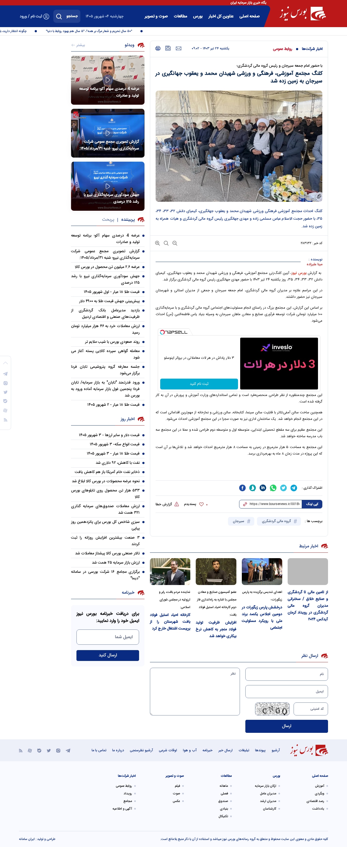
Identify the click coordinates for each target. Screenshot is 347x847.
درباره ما (118, 750)
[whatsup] (273, 487)
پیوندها (260, 750)
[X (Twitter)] (49, 750)
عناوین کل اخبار (220, 16)
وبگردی (319, 793)
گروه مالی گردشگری (277, 521)
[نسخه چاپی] (157, 48)
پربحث (108, 219)
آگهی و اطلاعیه (122, 808)
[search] (59, 16)
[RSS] (21, 750)
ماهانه (224, 786)
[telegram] (293, 487)
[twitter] (283, 487)
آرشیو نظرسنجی (141, 750)
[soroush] (252, 487)
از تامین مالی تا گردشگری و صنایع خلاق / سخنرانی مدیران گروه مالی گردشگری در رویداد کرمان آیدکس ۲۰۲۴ (308, 606)
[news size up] (157, 243)
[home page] (302, 13)
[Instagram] (58, 750)
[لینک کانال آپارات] (30, 750)
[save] (168, 48)
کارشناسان (269, 808)
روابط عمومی (282, 49)
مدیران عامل (268, 793)
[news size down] (174, 243)
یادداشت (318, 808)
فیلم (177, 786)
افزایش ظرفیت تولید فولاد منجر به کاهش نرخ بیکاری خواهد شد (216, 629)
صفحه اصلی (249, 16)
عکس (176, 801)
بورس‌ (198, 16)
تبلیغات (244, 750)
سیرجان (239, 521)
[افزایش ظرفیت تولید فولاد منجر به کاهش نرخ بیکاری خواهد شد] (216, 571)
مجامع (127, 801)
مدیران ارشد (268, 801)
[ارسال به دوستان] (178, 48)
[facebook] (242, 487)
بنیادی (224, 808)
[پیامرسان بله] (39, 750)
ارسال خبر (226, 750)
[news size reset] (166, 243)
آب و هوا (190, 750)
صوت (176, 793)
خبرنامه (208, 750)
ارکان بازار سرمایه (265, 786)
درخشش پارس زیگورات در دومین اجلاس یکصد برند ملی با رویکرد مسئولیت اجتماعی (262, 617)
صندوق (223, 801)
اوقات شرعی (168, 750)
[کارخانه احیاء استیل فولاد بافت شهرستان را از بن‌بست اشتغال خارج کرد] (170, 571)
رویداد (128, 793)
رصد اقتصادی (315, 801)
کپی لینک (312, 504)
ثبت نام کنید (199, 384)
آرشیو (276, 750)
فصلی (224, 793)
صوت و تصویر (156, 16)
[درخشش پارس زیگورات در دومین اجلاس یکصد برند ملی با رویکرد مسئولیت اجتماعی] (262, 571)
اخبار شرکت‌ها (312, 49)
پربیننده (128, 219)
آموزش (319, 786)
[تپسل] (162, 332)
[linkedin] (262, 487)
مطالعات (180, 16)
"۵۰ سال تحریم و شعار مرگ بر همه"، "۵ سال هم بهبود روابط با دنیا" (97, 31)
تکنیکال (223, 816)
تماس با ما (99, 750)
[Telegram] (68, 750)
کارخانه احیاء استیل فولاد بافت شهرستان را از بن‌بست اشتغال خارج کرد (170, 622)
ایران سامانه (27, 839)
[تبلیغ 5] (239, 471)
